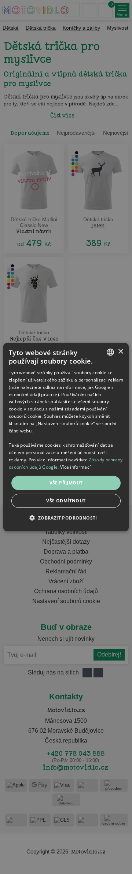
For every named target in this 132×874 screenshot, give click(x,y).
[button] (66, 517)
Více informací (75, 467)
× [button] (120, 351)
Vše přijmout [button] (66, 483)
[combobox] (110, 352)
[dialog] (66, 437)
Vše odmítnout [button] (65, 501)
